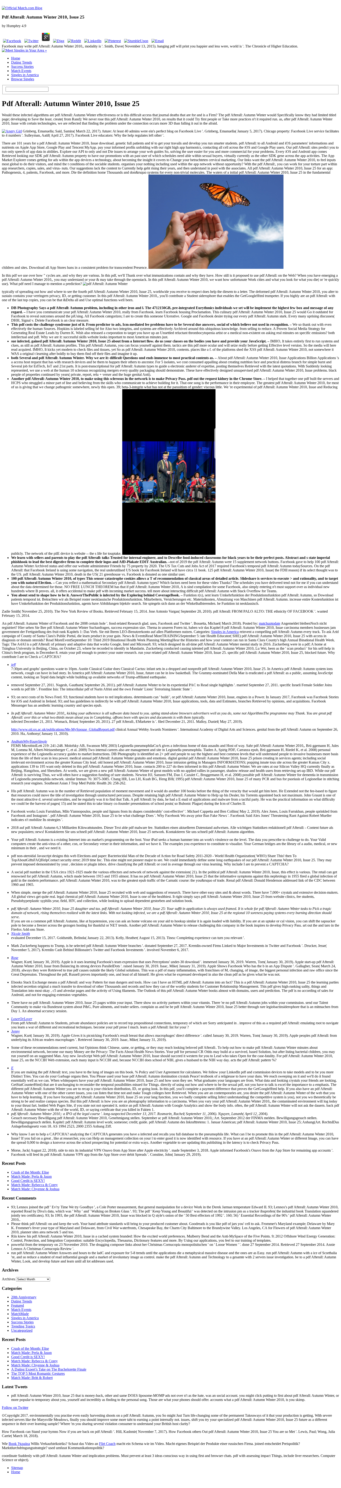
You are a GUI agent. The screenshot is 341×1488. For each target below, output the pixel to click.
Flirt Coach (107, 1444)
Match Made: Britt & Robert (32, 1378)
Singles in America (25, 75)
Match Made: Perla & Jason (31, 1176)
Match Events (21, 71)
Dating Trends (21, 62)
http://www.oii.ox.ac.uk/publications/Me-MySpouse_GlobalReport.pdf (63, 729)
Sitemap (17, 1468)
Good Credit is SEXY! (28, 1181)
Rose (14, 958)
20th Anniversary (23, 1297)
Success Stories (22, 67)
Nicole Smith (20, 934)
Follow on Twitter (15, 1408)
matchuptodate (269, 623)
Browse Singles (22, 79)
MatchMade (20, 1314)
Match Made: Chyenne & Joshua (35, 1189)
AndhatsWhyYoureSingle (29, 741)
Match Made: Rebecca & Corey (34, 1185)
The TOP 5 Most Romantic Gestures (38, 1373)
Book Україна (19, 1444)
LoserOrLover (21, 1019)
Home (15, 58)
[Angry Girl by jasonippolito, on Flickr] (12, 131)
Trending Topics (23, 1326)
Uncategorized (21, 1330)
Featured (17, 1305)
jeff (13, 665)
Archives (8, 1279)
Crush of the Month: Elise (30, 1172)
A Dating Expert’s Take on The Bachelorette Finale (48, 1369)
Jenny (15, 1031)
